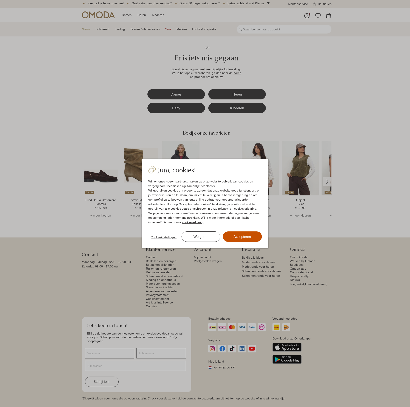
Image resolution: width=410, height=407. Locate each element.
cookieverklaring (245, 208)
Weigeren (200, 237)
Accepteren (242, 237)
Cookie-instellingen (163, 237)
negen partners (176, 181)
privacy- (223, 208)
